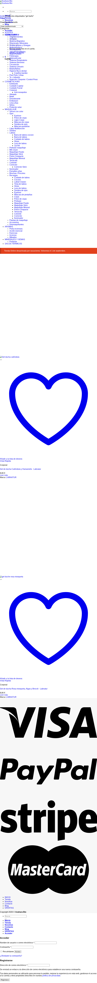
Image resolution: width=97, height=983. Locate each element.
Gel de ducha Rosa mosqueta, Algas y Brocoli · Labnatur (23, 689)
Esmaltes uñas (15, 171)
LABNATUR (11, 477)
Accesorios (14, 222)
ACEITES (9, 33)
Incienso (13, 235)
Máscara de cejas (21, 122)
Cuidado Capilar (16, 86)
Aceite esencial (15, 231)
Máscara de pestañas (23, 195)
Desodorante (14, 99)
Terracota (13, 160)
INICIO (7, 897)
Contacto (8, 904)
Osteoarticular (15, 58)
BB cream (13, 150)
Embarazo (13, 101)
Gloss (16, 141)
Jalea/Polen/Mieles (17, 52)
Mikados (13, 237)
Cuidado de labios (22, 139)
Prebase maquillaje (17, 148)
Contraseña (5, 947)
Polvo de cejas (20, 118)
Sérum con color (16, 111)
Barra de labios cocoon (24, 135)
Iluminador (13, 169)
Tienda (8, 18)
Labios (12, 133)
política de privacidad (51, 976)
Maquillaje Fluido (16, 152)
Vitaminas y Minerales (18, 43)
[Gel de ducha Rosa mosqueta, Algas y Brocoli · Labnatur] (11, 577)
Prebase (17, 201)
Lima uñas (13, 103)
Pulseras (13, 242)
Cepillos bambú (20, 73)
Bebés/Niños (14, 69)
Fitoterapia (13, 56)
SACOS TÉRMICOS (13, 244)
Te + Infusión (14, 77)
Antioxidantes (15, 50)
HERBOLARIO (11, 35)
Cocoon (17, 180)
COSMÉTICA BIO (12, 82)
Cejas (16, 197)
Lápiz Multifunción (17, 128)
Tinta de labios (20, 184)
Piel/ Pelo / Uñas (16, 75)
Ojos (11, 114)
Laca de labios (20, 143)
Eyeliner (17, 116)
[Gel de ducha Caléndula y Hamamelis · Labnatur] (10, 357)
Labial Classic (20, 182)
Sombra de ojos (20, 124)
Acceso (17, 952)
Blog (7, 24)
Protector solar (15, 107)
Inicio (2, 16)
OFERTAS (9, 908)
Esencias (13, 233)
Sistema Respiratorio (18, 60)
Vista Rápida (5, 461)
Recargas (13, 175)
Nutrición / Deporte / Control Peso (23, 79)
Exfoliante (13, 84)
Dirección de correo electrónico (13, 965)
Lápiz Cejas (19, 120)
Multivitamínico (15, 47)
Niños (11, 105)
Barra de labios (20, 137)
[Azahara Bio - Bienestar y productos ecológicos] (6, 2)
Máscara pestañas (22, 126)
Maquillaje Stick (16, 154)
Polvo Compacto (16, 156)
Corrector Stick (20, 167)
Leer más (4, 475)
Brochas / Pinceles (17, 173)
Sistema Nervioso (16, 62)
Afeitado (12, 94)
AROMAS (9, 227)
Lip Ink (17, 146)
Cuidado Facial (15, 88)
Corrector (13, 165)
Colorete (13, 163)
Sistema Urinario (16, 67)
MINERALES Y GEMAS (15, 239)
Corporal (13, 90)
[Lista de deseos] (1, 359)
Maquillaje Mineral (17, 158)
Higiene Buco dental (18, 71)
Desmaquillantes (16, 224)
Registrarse (5, 980)
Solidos (12, 131)
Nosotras (9, 20)
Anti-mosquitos (20, 92)
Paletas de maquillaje (18, 220)
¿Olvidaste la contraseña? (11, 956)
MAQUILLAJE (11, 109)
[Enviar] (10, 14)
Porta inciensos (15, 229)
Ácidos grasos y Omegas (19, 45)
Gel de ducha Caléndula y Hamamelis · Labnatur (20, 469)
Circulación (14, 65)
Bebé (11, 97)
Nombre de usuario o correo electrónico (17, 943)
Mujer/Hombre (15, 54)
